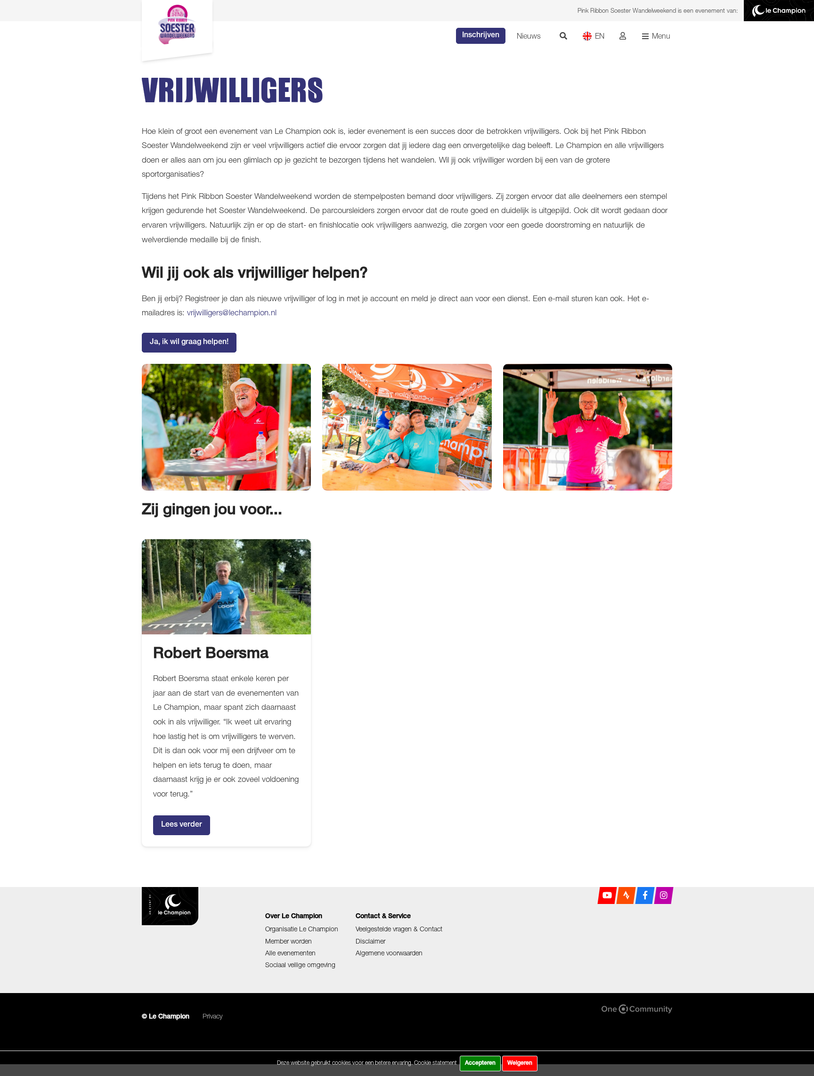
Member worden (288, 941)
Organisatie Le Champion (301, 929)
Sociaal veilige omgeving (300, 965)
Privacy (212, 1016)
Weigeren (519, 1063)
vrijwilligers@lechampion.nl (232, 312)
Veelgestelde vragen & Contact (399, 929)
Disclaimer (370, 941)
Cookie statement (435, 1062)
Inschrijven (480, 36)
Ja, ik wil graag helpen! (189, 342)
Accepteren (480, 1063)
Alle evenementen (290, 953)
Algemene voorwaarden (389, 953)
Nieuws (529, 36)
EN (599, 36)
